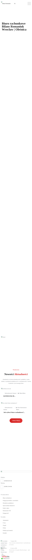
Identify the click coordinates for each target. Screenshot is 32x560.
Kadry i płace (6, 508)
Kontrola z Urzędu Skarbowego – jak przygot (19, 551)
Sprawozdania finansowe (9, 505)
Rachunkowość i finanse (10, 393)
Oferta (4, 528)
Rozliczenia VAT (7, 510)
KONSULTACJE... (9, 396)
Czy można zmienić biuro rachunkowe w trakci (19, 543)
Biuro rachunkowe (7, 498)
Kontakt (5, 533)
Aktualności (5, 520)
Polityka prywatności (8, 530)
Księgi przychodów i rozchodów (10, 500)
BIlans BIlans (22, 393)
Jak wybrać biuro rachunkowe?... (14, 412)
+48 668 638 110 (8, 480)
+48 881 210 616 (8, 486)
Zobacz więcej (16, 420)
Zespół (4, 525)
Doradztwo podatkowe (8, 503)
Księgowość (6, 513)
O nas (4, 522)
